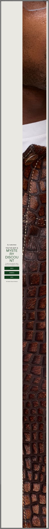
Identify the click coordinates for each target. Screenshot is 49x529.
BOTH (12, 277)
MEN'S (11, 268)
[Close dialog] (47, 1)
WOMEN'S (11, 272)
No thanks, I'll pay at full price (12, 281)
